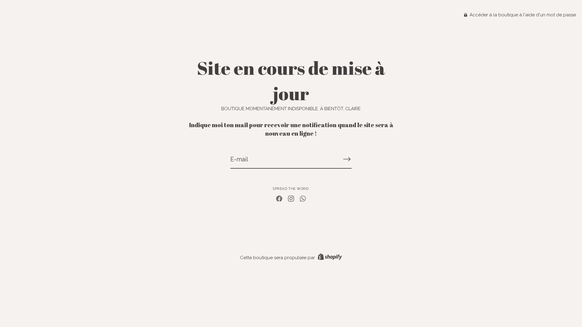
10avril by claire (291, 36)
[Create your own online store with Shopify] (329, 257)
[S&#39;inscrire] (346, 159)
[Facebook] (279, 198)
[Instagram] (291, 198)
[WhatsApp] (303, 198)
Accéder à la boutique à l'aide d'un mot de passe (522, 15)
